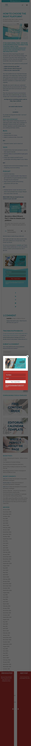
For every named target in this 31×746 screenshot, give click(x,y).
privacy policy (14, 385)
